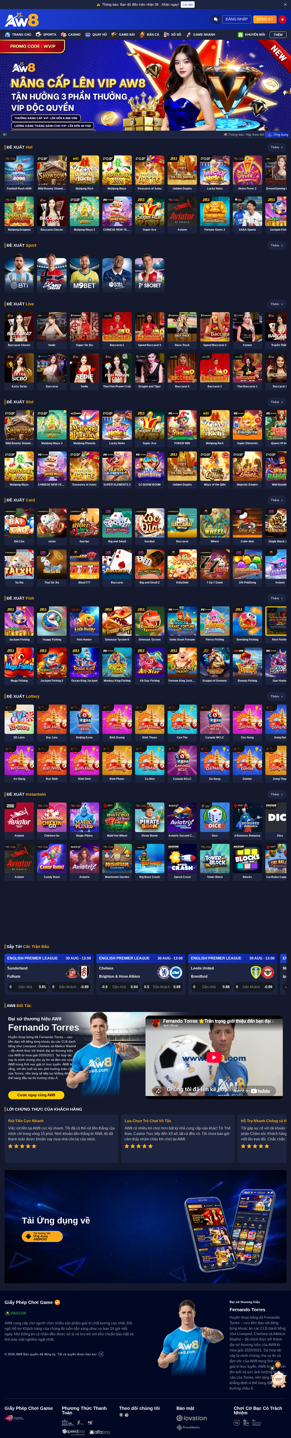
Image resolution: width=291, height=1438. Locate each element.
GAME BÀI (127, 34)
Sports (49, 34)
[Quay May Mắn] (278, 1379)
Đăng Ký (265, 19)
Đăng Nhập (237, 19)
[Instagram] (127, 1415)
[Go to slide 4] (151, 124)
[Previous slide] (10, 85)
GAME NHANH (204, 34)
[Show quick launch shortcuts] (278, 1364)
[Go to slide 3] (147, 124)
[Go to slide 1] (139, 124)
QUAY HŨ (100, 34)
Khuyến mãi (255, 34)
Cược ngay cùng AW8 (36, 1095)
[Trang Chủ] (22, 19)
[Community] (215, 19)
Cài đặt (188, 4)
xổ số (176, 34)
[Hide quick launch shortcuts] (272, 1368)
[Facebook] (121, 1415)
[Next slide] (280, 85)
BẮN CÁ (153, 34)
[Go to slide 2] (143, 124)
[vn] (282, 19)
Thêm (278, 35)
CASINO (74, 34)
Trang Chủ (21, 34)
